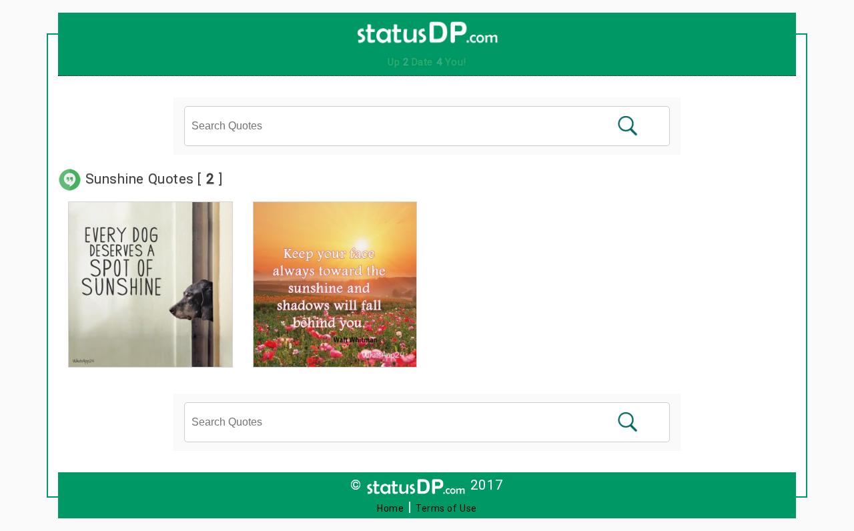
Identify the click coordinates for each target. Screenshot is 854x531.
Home (390, 508)
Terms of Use (446, 508)
